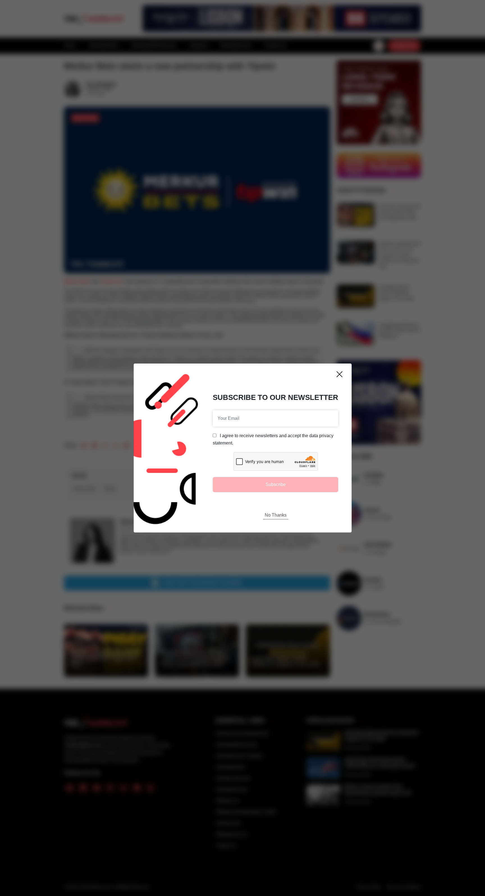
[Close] (339, 374)
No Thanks (276, 515)
